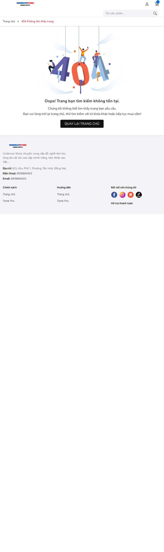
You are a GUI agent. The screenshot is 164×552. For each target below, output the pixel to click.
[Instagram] (122, 195)
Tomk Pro (8, 200)
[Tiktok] (139, 195)
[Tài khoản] (146, 4)
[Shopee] (130, 195)
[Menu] (6, 4)
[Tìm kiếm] (155, 13)
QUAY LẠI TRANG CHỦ (82, 124)
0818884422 (24, 173)
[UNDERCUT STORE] (28, 146)
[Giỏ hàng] (157, 4)
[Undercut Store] (35, 3)
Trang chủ (9, 194)
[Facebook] (114, 195)
